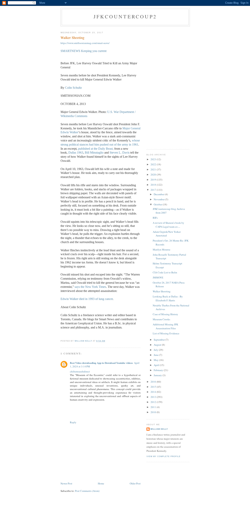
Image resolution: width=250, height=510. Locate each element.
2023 (154, 159)
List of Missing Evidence (166, 333)
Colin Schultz (73, 87)
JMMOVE (158, 277)
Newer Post (66, 483)
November (159, 199)
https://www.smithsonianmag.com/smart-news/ (85, 43)
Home (101, 483)
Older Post (135, 483)
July (156, 350)
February (159, 370)
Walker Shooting (162, 291)
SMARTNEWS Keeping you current (83, 51)
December (159, 194)
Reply (73, 422)
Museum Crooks (161, 319)
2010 (154, 412)
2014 (154, 392)
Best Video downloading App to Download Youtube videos (101, 363)
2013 (154, 397)
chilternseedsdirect (80, 371)
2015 (154, 386)
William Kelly (159, 429)
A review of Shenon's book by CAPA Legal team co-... (168, 224)
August (158, 344)
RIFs (155, 217)
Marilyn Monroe (161, 249)
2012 (154, 402)
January (158, 375)
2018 (154, 184)
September (159, 339)
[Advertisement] (167, 87)
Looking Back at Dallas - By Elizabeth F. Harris (168, 298)
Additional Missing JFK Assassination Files (165, 326)
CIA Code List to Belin (165, 272)
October (158, 204)
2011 (154, 407)
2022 (154, 164)
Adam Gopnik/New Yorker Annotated (167, 233)
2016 (154, 381)
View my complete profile (163, 456)
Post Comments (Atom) (87, 491)
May (156, 360)
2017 (154, 189)
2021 (154, 169)
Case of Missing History (165, 314)
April (157, 365)
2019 (154, 179)
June (156, 355)
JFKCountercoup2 (125, 16)
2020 (154, 174)
